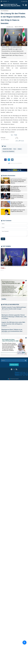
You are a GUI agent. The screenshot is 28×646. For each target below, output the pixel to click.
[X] (14, 369)
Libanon (19, 149)
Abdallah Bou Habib (7, 149)
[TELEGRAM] (11, 369)
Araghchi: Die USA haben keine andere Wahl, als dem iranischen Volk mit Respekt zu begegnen (13, 324)
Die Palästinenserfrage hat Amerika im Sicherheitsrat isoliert (17, 197)
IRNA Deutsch (12, 5)
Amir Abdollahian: (5, 10)
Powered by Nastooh (15, 378)
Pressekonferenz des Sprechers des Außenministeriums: (13, 266)
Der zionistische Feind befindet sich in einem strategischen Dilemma (18, 181)
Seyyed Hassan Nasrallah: (16, 178)
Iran (12, 135)
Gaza (15, 149)
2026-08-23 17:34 (6, 327)
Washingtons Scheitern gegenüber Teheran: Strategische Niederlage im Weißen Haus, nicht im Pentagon (14, 316)
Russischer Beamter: (15, 194)
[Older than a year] (5, 180)
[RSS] (16, 369)
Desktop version (14, 364)
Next (25, 263)
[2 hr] (14, 257)
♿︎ (24, 642)
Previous (2, 263)
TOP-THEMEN (6, 246)
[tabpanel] (14, 290)
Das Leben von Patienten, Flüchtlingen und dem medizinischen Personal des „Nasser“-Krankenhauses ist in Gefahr (18, 205)
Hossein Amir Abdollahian (8, 151)
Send (3, 238)
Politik (15, 135)
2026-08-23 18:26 (6, 320)
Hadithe (4, 299)
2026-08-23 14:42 (6, 332)
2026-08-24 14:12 (6, 312)
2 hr (3, 270)
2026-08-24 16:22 (6, 310)
